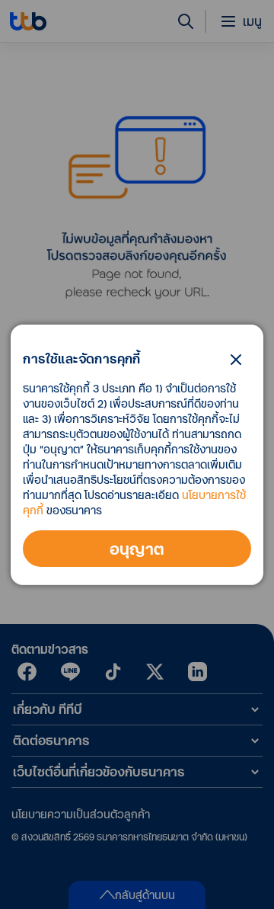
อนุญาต (137, 548)
